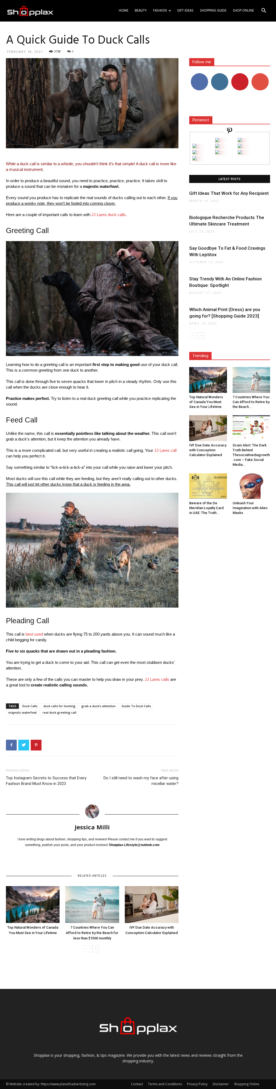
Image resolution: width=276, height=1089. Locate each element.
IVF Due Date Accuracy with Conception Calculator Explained (207, 450)
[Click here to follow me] (229, 131)
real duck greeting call (59, 712)
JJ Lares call (165, 450)
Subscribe (260, 75)
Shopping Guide (213, 10)
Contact (137, 1084)
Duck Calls (29, 706)
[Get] (240, 140)
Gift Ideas (185, 10)
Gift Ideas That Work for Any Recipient (229, 193)
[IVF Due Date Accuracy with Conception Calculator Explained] (151, 904)
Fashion (160, 10)
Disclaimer (221, 1084)
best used (34, 634)
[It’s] (194, 152)
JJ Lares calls (157, 679)
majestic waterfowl (22, 712)
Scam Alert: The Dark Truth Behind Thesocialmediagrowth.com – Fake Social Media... (251, 455)
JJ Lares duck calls (108, 214)
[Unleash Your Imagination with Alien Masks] (251, 486)
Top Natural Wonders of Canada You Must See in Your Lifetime (206, 402)
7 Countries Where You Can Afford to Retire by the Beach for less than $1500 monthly (92, 932)
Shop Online (243, 10)
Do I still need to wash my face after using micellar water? (141, 781)
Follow (219, 75)
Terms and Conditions (165, 1084)
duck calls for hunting (59, 706)
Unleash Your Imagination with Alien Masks (250, 508)
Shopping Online (246, 1084)
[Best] (240, 152)
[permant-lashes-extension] (217, 152)
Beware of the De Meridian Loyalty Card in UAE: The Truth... (206, 508)
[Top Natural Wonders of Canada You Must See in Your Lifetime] (33, 904)
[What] (217, 140)
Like (199, 75)
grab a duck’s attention (98, 706)
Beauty (141, 10)
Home (123, 10)
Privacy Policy (197, 1084)
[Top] (194, 158)
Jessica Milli (92, 827)
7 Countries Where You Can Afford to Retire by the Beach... (251, 402)
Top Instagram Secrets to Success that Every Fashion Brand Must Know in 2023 (46, 781)
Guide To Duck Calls (136, 706)
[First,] (194, 146)
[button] (263, 11)
